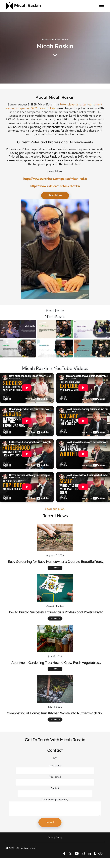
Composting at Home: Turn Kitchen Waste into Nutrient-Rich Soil (55, 713)
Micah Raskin (27, 6)
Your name (55, 766)
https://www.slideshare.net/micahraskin (55, 186)
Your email (55, 777)
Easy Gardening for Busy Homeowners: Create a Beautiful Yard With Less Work (55, 562)
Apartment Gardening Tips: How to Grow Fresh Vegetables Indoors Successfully (55, 663)
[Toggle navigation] (100, 5)
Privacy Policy (55, 837)
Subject (55, 788)
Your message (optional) (55, 800)
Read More (55, 195)
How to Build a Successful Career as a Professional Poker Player (55, 612)
